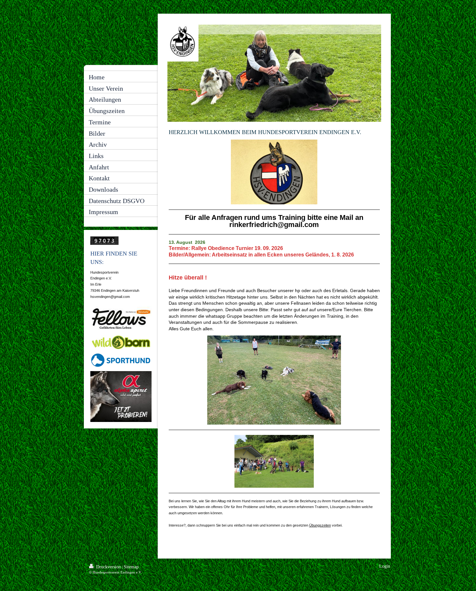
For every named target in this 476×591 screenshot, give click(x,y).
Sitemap (131, 566)
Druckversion (108, 566)
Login (384, 566)
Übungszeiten (320, 525)
